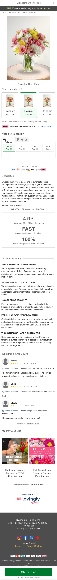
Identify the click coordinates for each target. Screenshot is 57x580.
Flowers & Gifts (14, 12)
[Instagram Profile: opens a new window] (19, 538)
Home (4, 12)
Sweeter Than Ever (28, 368)
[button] (51, 573)
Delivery (8, 141)
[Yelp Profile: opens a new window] (38, 538)
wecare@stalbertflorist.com (28, 528)
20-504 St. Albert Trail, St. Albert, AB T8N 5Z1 (28, 522)
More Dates (48, 147)
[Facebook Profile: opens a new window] (25, 538)
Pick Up (23, 139)
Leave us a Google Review (28, 546)
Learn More (46, 126)
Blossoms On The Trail (29, 3)
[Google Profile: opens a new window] (31, 538)
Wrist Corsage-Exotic (29, 410)
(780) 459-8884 (28, 525)
